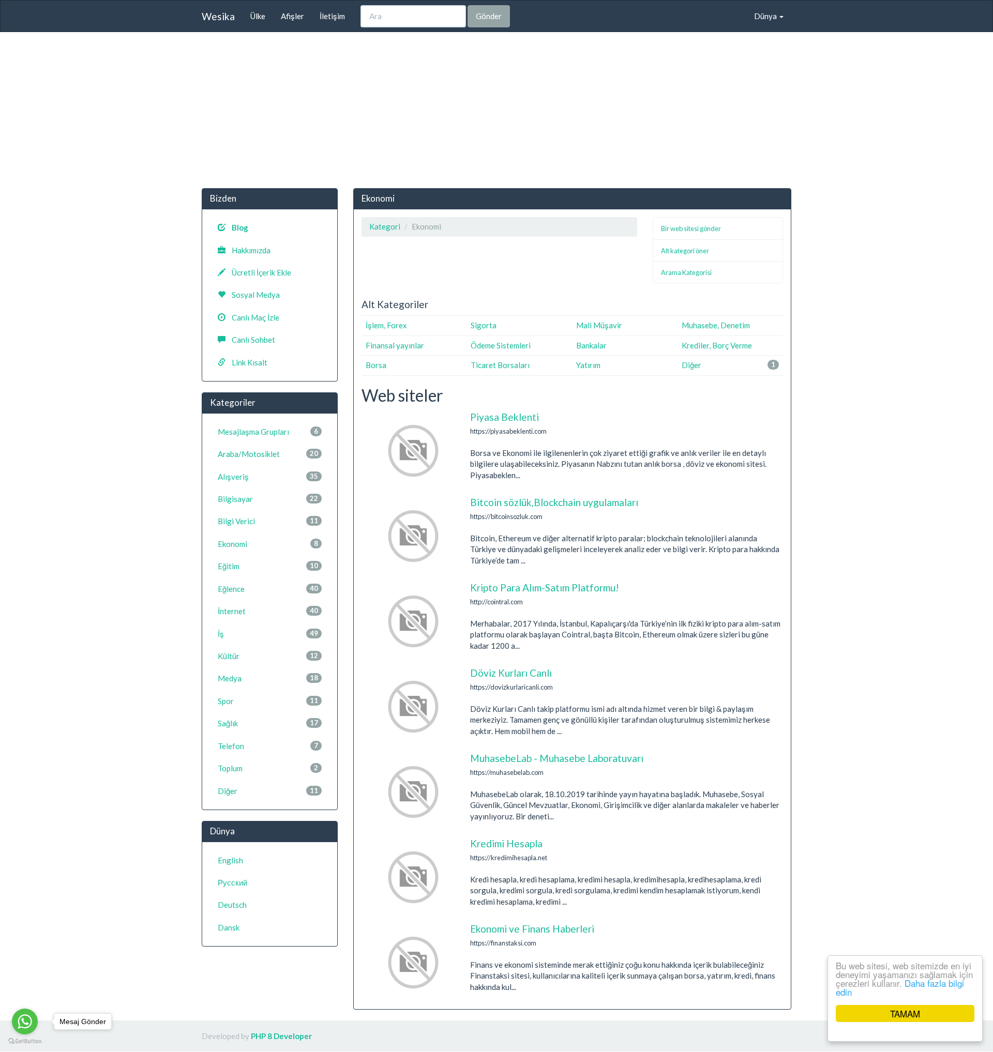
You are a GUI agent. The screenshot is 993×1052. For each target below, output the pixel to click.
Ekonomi (268, 543)
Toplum (268, 768)
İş (268, 633)
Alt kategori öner (685, 251)
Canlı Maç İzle (252, 317)
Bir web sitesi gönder (691, 228)
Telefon (268, 746)
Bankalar (591, 345)
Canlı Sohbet (250, 339)
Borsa (376, 365)
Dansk (228, 927)
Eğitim (268, 566)
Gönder (489, 16)
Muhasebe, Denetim (716, 325)
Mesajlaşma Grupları (268, 431)
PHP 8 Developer (281, 1036)
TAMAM (905, 1013)
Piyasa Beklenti (504, 417)
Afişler (292, 16)
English (230, 860)
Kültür (268, 656)
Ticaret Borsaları (500, 365)
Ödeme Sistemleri (501, 345)
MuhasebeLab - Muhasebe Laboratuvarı (556, 758)
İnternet (268, 611)
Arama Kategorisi (686, 272)
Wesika (218, 16)
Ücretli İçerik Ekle (258, 272)
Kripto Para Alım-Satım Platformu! (544, 587)
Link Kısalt (246, 362)
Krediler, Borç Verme (717, 345)
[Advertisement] (496, 115)
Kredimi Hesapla (506, 843)
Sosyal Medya (252, 294)
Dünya (766, 16)
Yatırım (588, 365)
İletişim (332, 16)
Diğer (691, 365)
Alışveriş (268, 476)
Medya (268, 678)
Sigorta (483, 325)
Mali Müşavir (599, 325)
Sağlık (268, 723)
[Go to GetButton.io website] (24, 1041)
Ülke (257, 16)
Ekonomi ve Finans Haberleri (532, 929)
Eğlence (268, 588)
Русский (232, 882)
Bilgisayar (268, 499)
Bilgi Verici (268, 521)
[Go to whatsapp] (25, 1021)
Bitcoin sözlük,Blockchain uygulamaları (554, 502)
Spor (268, 701)
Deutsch (232, 904)
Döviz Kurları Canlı (511, 673)
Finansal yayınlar (395, 345)
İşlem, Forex (386, 325)
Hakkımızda (247, 250)
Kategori (384, 226)
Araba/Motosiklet (268, 454)
